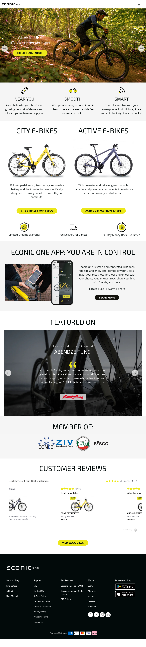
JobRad (9, 591)
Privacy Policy (40, 611)
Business (92, 606)
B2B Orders (66, 599)
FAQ (35, 586)
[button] (133, 481)
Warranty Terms (41, 616)
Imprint (91, 596)
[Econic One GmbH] (66, 4)
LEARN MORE (107, 297)
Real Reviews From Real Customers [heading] (28, 481)
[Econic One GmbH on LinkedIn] (108, 615)
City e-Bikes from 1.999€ (37, 210)
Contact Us (39, 591)
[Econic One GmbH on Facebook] (90, 615)
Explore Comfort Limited (89, 52)
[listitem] (30, 505)
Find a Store (11, 586)
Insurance (38, 622)
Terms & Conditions (42, 606)
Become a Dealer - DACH (72, 586)
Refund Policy (40, 596)
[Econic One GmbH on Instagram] (102, 615)
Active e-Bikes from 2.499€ (103, 210)
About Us (92, 591)
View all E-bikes (73, 542)
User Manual (12, 596)
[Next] (141, 48)
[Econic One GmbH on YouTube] (96, 615)
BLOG (90, 586)
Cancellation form (42, 601)
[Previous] (4, 48)
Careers (91, 601)
